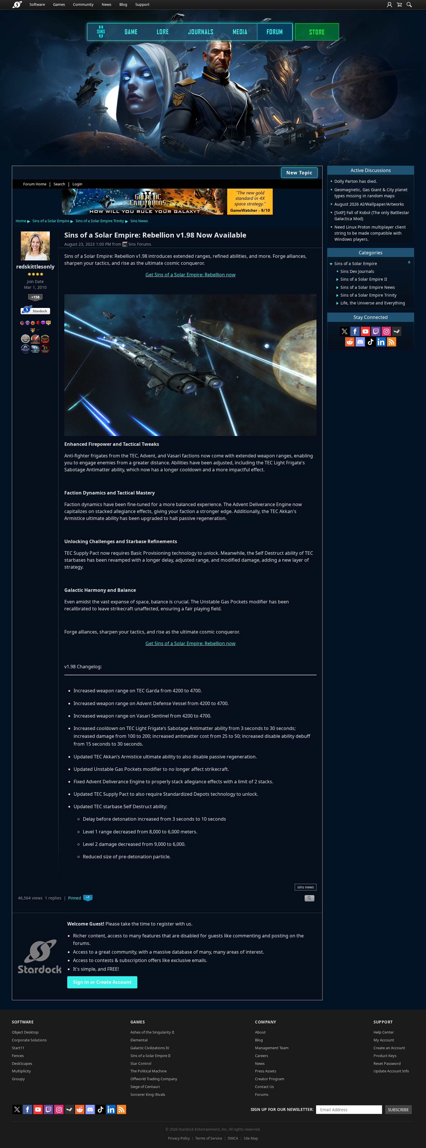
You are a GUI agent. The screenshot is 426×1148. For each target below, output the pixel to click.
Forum (275, 31)
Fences (18, 1055)
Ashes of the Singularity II (152, 1032)
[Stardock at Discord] (360, 342)
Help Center (384, 1032)
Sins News (139, 220)
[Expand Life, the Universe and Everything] (337, 303)
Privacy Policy (179, 1138)
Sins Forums (139, 244)
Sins (97, 31)
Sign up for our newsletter (281, 1109)
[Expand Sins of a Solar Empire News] (337, 287)
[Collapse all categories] (409, 262)
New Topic (299, 172)
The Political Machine (148, 1071)
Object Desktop (25, 1032)
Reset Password (387, 1063)
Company (265, 1022)
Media (240, 31)
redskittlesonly (35, 266)
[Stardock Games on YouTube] (365, 331)
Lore (163, 31)
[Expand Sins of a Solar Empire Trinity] (337, 295)
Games (59, 4)
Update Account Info (391, 1071)
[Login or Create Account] (389, 4)
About (260, 1032)
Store (317, 32)
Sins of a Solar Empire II (150, 1055)
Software (37, 4)
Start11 (18, 1047)
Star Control (140, 1063)
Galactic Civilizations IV (149, 1047)
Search (59, 184)
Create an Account (389, 1047)
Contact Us (264, 1086)
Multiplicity (21, 1071)
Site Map (251, 1138)
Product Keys (385, 1055)
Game (131, 31)
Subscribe (398, 1109)
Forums (261, 1094)
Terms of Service (208, 1138)
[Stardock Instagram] (386, 331)
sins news (305, 887)
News (106, 4)
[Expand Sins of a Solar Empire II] (337, 279)
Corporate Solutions (29, 1040)
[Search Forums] (409, 4)
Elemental (139, 1040)
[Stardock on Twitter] (344, 331)
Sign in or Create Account (102, 982)
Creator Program (269, 1078)
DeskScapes (22, 1063)
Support (142, 4)
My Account (384, 1040)
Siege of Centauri (145, 1086)
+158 (35, 297)
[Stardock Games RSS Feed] (391, 342)
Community (83, 4)
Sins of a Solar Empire (50, 220)
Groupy (18, 1078)
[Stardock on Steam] (397, 331)
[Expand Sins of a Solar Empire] (330, 264)
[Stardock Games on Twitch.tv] (376, 331)
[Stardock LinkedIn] (381, 342)
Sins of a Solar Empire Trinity (100, 220)
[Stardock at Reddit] (350, 342)
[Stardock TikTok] (370, 342)
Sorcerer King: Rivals (147, 1094)
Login (77, 184)
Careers (261, 1055)
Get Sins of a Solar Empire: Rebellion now (190, 274)
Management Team (272, 1047)
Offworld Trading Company (153, 1078)
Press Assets (265, 1071)
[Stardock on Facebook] (355, 331)
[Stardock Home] (17, 4)
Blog (123, 4)
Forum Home (34, 184)
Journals (201, 31)
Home (21, 220)
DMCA (233, 1138)
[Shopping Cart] (399, 4)
